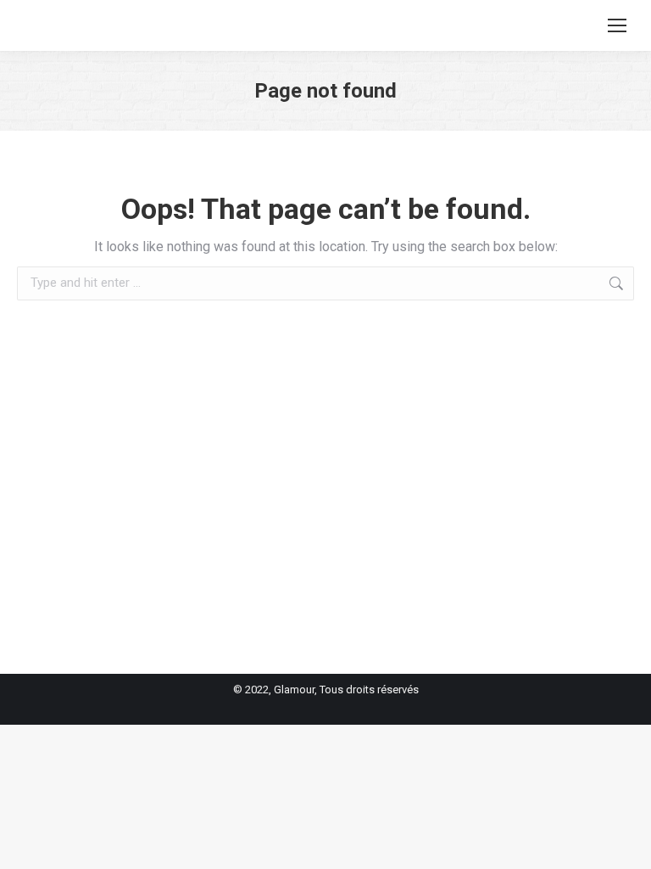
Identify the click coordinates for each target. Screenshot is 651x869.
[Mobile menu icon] (617, 25)
